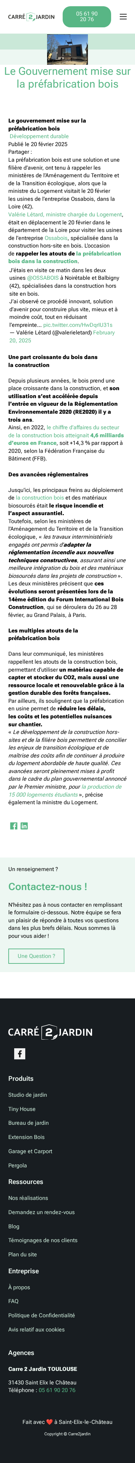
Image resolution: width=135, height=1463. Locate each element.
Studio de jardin (27, 1095)
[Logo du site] (31, 16)
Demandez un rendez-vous (41, 1212)
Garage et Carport (30, 1151)
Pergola (17, 1165)
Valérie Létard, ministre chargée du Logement (65, 214)
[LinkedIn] (24, 825)
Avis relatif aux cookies (36, 1329)
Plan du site (22, 1254)
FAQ (13, 1301)
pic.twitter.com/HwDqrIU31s (77, 325)
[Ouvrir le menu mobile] (123, 16)
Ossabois (56, 238)
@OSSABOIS (43, 278)
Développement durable (38, 136)
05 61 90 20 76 (87, 16)
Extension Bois (26, 1137)
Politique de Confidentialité (41, 1315)
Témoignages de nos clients (43, 1240)
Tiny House (22, 1109)
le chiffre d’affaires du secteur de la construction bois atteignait (66, 435)
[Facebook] (13, 825)
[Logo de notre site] (50, 1031)
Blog (13, 1226)
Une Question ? (36, 956)
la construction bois (40, 497)
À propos (19, 1287)
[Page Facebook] (19, 1053)
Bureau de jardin (28, 1123)
